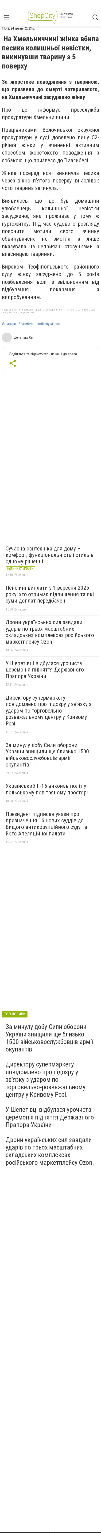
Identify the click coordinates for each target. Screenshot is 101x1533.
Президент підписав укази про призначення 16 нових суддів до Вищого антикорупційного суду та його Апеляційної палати (46, 824)
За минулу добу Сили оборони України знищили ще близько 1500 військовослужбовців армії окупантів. (47, 755)
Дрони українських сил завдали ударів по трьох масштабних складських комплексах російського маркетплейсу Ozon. (50, 632)
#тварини (9, 324)
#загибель (26, 324)
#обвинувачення (49, 324)
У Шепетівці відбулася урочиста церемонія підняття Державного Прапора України (45, 669)
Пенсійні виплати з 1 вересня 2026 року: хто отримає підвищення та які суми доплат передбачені (50, 594)
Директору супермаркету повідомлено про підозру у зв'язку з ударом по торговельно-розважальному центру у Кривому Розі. (48, 710)
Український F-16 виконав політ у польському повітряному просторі (47, 789)
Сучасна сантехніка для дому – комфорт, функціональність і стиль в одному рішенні (49, 555)
